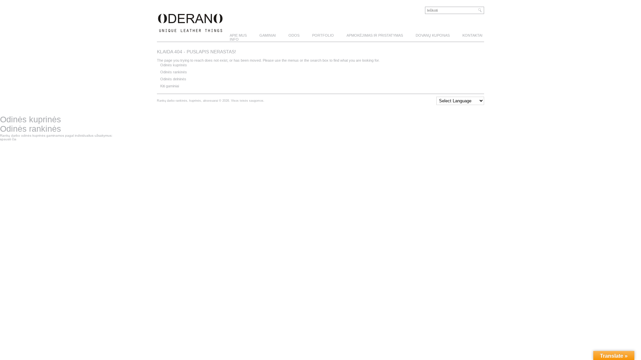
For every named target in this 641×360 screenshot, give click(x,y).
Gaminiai (267, 35)
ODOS (293, 35)
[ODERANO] (190, 28)
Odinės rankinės (173, 72)
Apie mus (238, 35)
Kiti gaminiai (169, 86)
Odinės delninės (173, 79)
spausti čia (8, 139)
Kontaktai (472, 35)
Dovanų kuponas (433, 35)
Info (234, 39)
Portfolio (323, 35)
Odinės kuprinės (173, 65)
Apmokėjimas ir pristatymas (375, 35)
